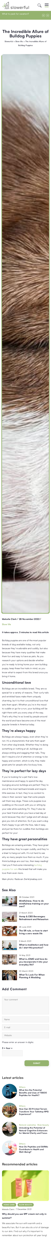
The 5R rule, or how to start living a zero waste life (33, 932)
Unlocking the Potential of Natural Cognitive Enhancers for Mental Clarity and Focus (33, 1130)
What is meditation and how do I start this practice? (33, 946)
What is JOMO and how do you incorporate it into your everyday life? (33, 962)
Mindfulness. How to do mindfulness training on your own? (34, 903)
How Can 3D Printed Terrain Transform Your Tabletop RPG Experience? (34, 1111)
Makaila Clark (9, 619)
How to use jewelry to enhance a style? (22, 1214)
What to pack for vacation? (15, 13)
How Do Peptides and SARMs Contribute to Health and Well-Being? (33, 1149)
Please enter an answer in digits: (18, 1042)
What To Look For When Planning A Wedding (32, 976)
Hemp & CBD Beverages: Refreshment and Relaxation (33, 918)
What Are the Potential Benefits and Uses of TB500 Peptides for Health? (33, 1093)
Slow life (6, 624)
